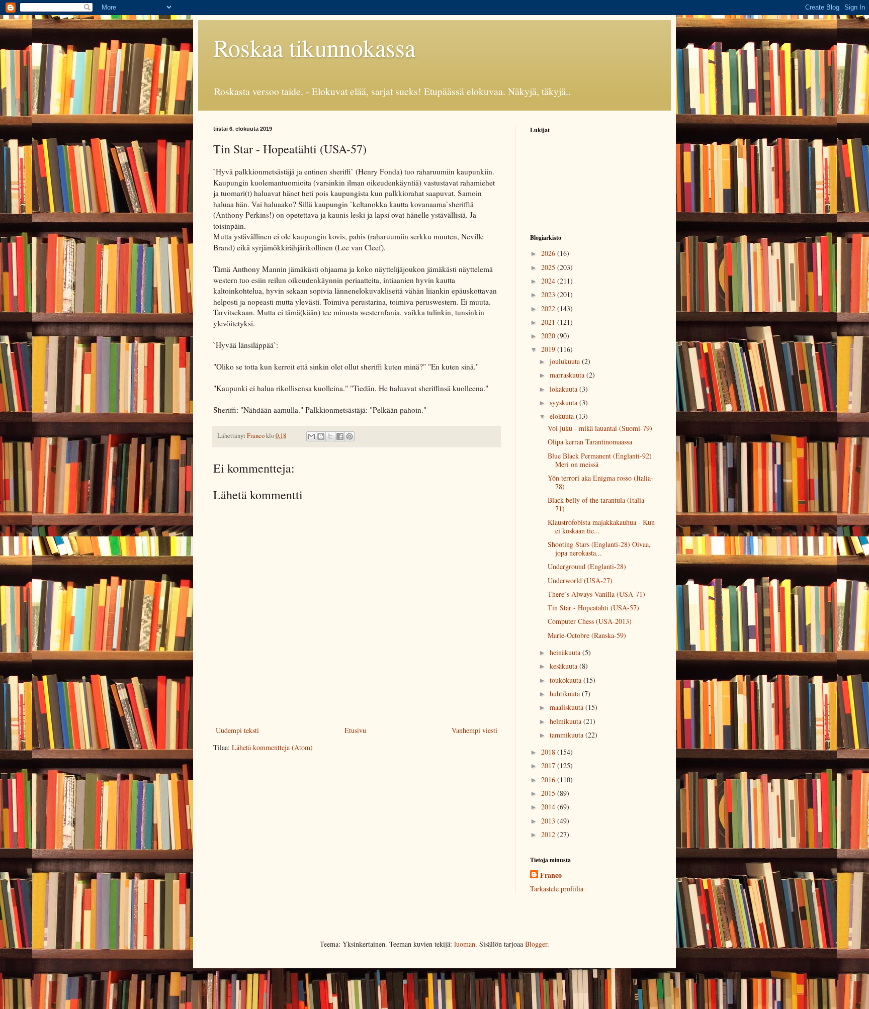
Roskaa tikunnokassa (314, 47)
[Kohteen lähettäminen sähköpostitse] (311, 436)
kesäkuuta (564, 666)
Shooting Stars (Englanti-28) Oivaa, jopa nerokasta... (599, 548)
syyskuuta (564, 402)
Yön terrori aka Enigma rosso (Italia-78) (600, 482)
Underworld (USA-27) (580, 580)
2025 (549, 267)
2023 (549, 294)
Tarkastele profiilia (556, 888)
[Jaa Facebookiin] (340, 436)
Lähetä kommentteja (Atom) (272, 747)
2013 (549, 820)
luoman (464, 944)
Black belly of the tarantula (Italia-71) (597, 504)
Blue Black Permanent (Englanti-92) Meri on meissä (600, 460)
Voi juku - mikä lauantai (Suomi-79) (600, 428)
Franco (551, 875)
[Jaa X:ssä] (330, 436)
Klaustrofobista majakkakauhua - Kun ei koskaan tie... (601, 526)
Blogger (536, 944)
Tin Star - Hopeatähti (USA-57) (593, 607)
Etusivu (355, 730)
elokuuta (563, 416)
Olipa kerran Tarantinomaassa (590, 441)
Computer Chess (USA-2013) (590, 621)
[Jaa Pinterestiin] (349, 436)
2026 (549, 253)
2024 (549, 281)
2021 (549, 322)
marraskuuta (568, 375)
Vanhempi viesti (474, 730)
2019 (549, 349)
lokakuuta (564, 389)
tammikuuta (567, 735)
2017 (549, 765)
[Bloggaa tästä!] (321, 436)
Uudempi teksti (237, 730)
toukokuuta (566, 680)
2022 (549, 308)
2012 (549, 834)
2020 (549, 335)
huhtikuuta (566, 693)
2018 (549, 752)
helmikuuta (566, 721)
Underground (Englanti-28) (587, 566)
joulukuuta (566, 361)
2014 (549, 806)
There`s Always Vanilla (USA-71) (596, 594)
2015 (549, 793)
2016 (549, 779)
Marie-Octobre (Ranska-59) (587, 635)
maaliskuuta (567, 707)
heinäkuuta (566, 652)
